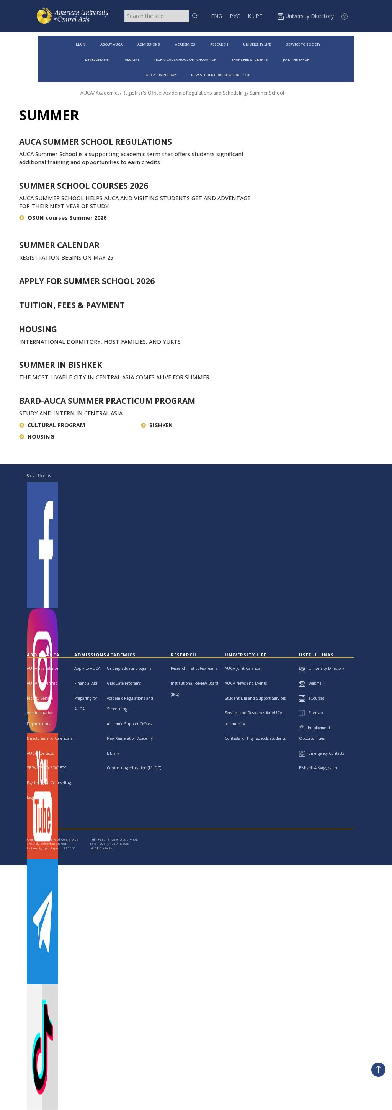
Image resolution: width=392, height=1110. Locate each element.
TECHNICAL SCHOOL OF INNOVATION (185, 59)
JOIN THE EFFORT (297, 59)
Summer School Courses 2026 (83, 185)
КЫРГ (255, 16)
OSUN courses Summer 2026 (67, 217)
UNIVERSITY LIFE (257, 44)
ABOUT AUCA (111, 44)
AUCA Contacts (40, 753)
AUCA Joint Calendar (243, 668)
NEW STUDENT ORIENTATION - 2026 (220, 74)
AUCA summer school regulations (95, 141)
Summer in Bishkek (60, 364)
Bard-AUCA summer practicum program (107, 400)
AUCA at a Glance (42, 668)
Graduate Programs (124, 683)
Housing (38, 329)
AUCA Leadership (42, 683)
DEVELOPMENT (97, 59)
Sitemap (314, 712)
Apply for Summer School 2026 (87, 281)
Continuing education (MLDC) (134, 767)
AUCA (86, 93)
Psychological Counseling (49, 782)
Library (113, 753)
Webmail (314, 683)
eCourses (314, 698)
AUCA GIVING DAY (161, 74)
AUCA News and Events (246, 683)
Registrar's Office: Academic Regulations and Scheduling (184, 93)
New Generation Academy (130, 738)
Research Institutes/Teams (194, 668)
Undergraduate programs (129, 668)
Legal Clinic (37, 797)
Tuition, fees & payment (72, 305)
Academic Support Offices (129, 723)
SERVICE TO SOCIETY (303, 44)
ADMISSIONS (148, 44)
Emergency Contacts (324, 753)
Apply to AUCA (87, 668)
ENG (216, 16)
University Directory (324, 668)
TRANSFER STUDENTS (250, 59)
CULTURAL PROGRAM (56, 425)
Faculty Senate (40, 698)
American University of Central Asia (53, 839)
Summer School (267, 93)
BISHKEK (160, 425)
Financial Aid (85, 683)
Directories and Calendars (49, 738)
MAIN (80, 44)
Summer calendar (59, 245)
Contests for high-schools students (255, 738)
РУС (235, 16)
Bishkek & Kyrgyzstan (318, 767)
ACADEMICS (185, 44)
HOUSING (41, 436)
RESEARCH (219, 44)
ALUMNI (132, 59)
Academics (108, 93)
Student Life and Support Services (255, 698)
